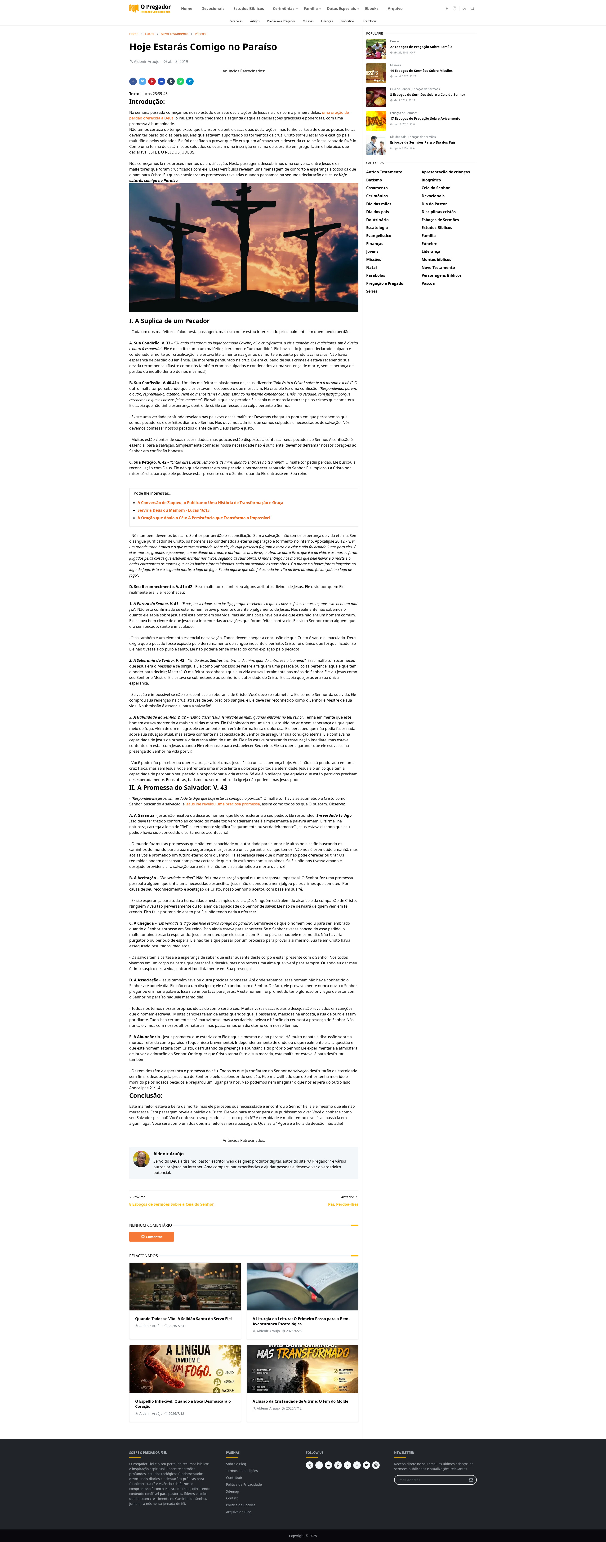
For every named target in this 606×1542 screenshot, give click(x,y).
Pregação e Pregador (281, 21)
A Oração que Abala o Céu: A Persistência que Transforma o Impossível (204, 517)
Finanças (327, 21)
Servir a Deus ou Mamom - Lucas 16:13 (173, 510)
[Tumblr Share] (171, 81)
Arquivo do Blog (238, 1512)
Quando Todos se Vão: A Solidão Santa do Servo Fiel (183, 1318)
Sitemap (232, 1491)
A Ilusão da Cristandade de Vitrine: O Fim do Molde (300, 1401)
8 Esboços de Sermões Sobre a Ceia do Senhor (427, 94)
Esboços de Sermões (426, 89)
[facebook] (447, 8)
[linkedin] (328, 1465)
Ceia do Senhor (400, 89)
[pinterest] (338, 1465)
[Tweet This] (142, 81)
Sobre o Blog (236, 1464)
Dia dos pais (398, 137)
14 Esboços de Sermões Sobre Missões (421, 70)
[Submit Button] (471, 1480)
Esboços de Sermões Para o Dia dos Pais (422, 142)
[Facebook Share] (133, 81)
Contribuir (234, 1477)
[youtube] (347, 1465)
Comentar (154, 1236)
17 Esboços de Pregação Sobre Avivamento (425, 118)
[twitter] (366, 1465)
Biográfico (347, 21)
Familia (395, 41)
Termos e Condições (242, 1470)
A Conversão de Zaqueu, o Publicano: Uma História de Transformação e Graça (210, 502)
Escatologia (369, 21)
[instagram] (454, 8)
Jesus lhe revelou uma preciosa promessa (223, 804)
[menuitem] (187, 8)
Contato (232, 1498)
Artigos (255, 21)
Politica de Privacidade (244, 1484)
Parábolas (236, 21)
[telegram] (309, 1465)
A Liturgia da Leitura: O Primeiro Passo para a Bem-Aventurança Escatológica (301, 1321)
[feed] (319, 1465)
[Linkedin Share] (161, 81)
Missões (308, 21)
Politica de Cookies (240, 1505)
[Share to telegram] (190, 81)
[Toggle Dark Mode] (464, 8)
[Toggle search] (472, 8)
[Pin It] (152, 81)
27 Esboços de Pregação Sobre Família (421, 46)
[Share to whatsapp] (180, 81)
